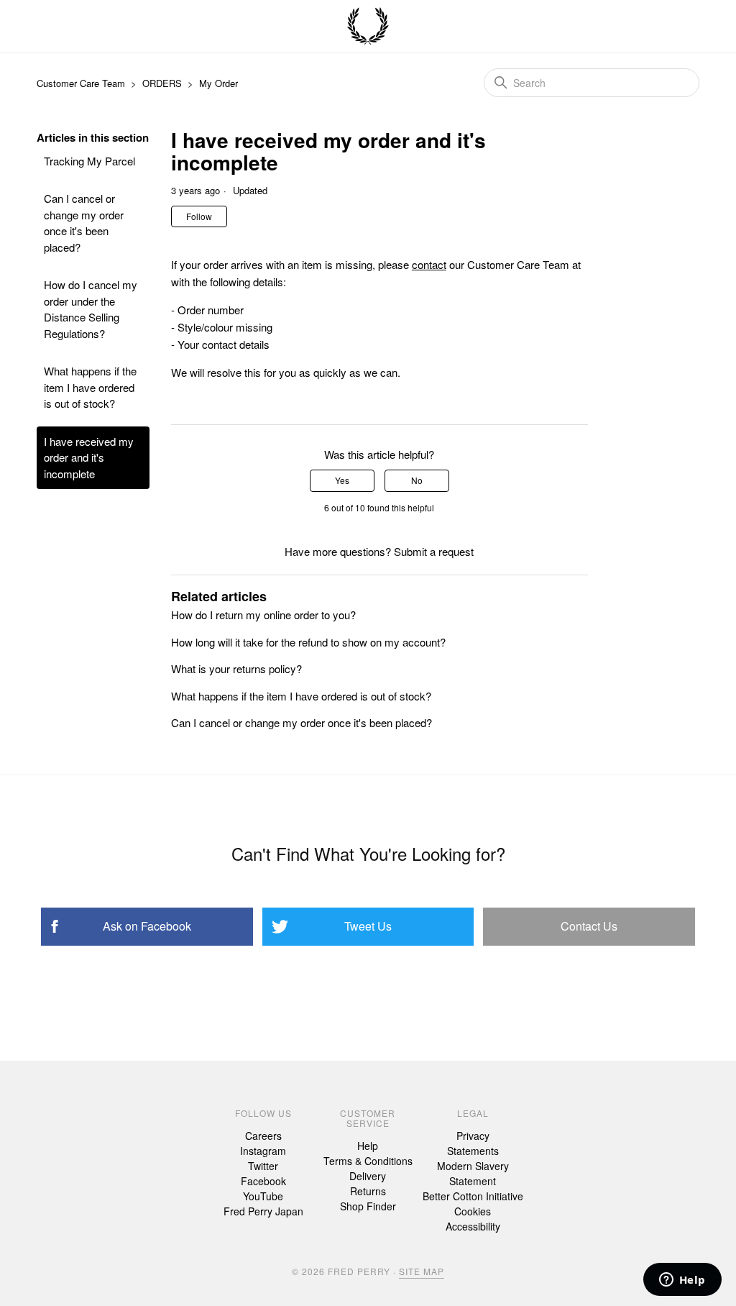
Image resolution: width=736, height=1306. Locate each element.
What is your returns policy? (236, 668)
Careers (263, 1135)
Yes (342, 480)
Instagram (263, 1150)
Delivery (367, 1176)
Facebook (263, 1181)
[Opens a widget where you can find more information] (682, 1281)
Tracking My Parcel (89, 160)
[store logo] (368, 26)
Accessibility (473, 1226)
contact (429, 264)
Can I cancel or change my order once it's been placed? (84, 223)
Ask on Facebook (147, 926)
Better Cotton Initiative (473, 1196)
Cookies (472, 1211)
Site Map (421, 1271)
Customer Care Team (81, 83)
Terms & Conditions (368, 1161)
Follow (199, 216)
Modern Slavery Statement (473, 1173)
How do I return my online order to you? (263, 614)
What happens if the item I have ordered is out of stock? (90, 387)
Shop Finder (368, 1206)
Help (367, 1145)
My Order (218, 83)
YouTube (263, 1196)
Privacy (472, 1135)
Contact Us (589, 926)
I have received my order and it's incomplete (89, 457)
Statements (473, 1150)
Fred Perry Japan (263, 1211)
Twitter (263, 1166)
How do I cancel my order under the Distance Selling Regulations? (90, 309)
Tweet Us (368, 926)
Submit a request (434, 551)
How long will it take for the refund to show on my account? (308, 641)
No (417, 480)
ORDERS (162, 83)
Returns (368, 1191)
